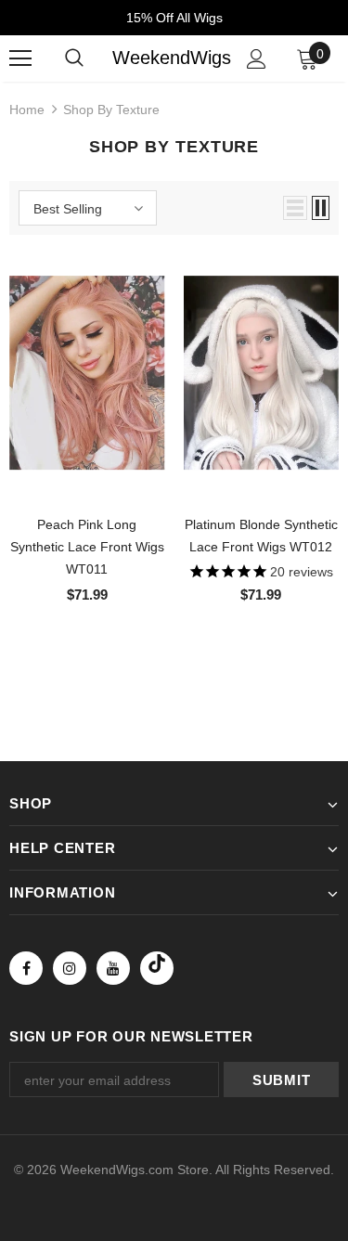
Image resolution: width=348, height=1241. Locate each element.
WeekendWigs (171, 57)
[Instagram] (69, 968)
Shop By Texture (111, 109)
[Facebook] (26, 968)
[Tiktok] (157, 968)
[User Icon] (256, 59)
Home (27, 109)
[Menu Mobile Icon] (20, 58)
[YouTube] (113, 968)
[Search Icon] (74, 58)
